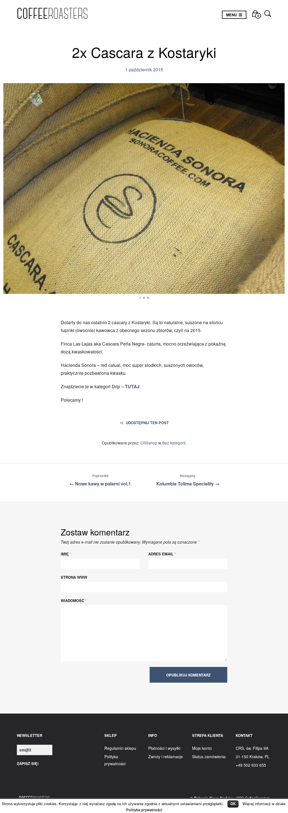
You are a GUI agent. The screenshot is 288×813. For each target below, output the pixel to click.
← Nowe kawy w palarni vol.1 (100, 480)
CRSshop (148, 443)
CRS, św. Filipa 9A (252, 748)
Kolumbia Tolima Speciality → (187, 480)
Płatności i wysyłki (164, 748)
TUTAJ (132, 386)
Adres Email (162, 554)
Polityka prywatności (144, 809)
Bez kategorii (173, 443)
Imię (66, 554)
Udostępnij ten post (147, 423)
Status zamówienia (209, 756)
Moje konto (202, 748)
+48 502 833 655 (251, 765)
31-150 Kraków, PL (252, 756)
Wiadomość (74, 600)
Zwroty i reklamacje (165, 756)
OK (233, 803)
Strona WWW (74, 577)
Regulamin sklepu (120, 748)
